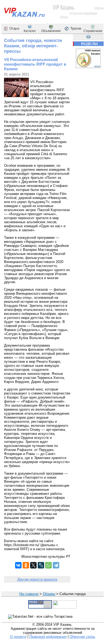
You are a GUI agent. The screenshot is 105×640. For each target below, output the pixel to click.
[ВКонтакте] (18, 565)
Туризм (75, 28)
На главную (28, 594)
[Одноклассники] (26, 565)
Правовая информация (47, 637)
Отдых (14, 28)
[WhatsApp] (48, 565)
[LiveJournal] (41, 565)
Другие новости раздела (37, 579)
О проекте (18, 637)
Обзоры (49, 594)
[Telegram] (56, 565)
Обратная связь (82, 637)
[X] (33, 565)
